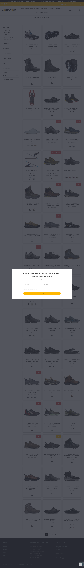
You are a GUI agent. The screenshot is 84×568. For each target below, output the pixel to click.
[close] (13, 270)
